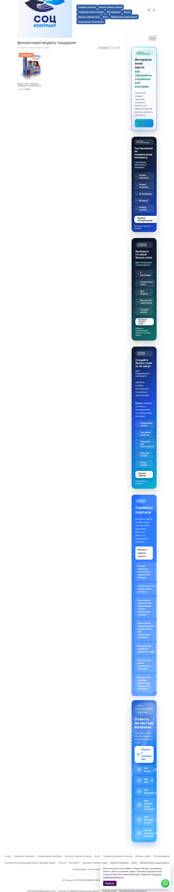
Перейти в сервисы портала (142, 553)
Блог (105, 16)
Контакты (74, 862)
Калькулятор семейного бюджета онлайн (146, 649)
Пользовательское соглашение (133, 890)
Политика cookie (109, 890)
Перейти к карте (142, 123)
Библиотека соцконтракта (124, 16)
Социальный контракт (49, 855)
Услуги (127, 12)
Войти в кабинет (119, 862)
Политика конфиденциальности (41, 890)
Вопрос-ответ (143, 855)
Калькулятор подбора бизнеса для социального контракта (144, 683)
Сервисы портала (87, 7)
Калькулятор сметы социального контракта (144, 664)
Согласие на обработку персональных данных (79, 890)
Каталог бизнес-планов (110, 7)
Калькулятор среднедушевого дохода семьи (30, 862)
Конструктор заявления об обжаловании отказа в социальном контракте (144, 607)
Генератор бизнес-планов (91, 12)
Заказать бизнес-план (89, 16)
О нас (7, 855)
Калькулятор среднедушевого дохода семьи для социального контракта (146, 630)
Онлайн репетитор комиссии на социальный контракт (144, 572)
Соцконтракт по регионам (87, 869)
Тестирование (114, 12)
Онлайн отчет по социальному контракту (146, 589)
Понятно (109, 883)
